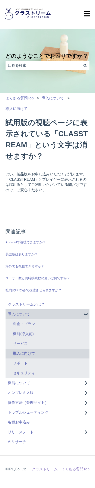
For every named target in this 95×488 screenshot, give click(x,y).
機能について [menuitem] (19, 383)
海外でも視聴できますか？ (25, 266)
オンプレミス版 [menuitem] (21, 393)
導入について (53, 98)
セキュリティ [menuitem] (24, 373)
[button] (85, 314)
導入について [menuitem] (19, 314)
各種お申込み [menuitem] (19, 422)
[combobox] (43, 65)
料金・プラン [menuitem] (24, 324)
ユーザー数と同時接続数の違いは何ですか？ (38, 278)
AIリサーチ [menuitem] (17, 442)
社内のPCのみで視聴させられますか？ (34, 290)
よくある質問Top (20, 98)
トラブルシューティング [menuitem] (28, 412)
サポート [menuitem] (20, 363)
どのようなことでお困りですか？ (47, 56)
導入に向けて (17, 109)
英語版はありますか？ (22, 254)
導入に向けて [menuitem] (24, 353)
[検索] (85, 65)
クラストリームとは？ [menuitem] (26, 304)
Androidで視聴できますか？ (26, 242)
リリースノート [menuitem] (21, 432)
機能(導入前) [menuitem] (23, 334)
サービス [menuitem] (20, 343)
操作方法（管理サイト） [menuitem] (28, 403)
